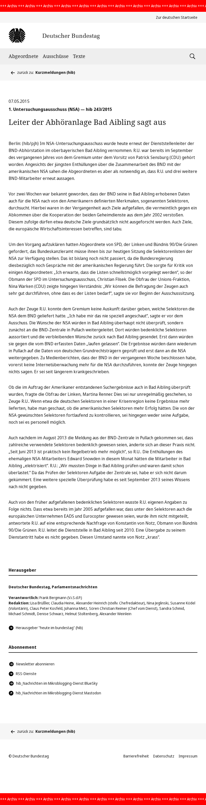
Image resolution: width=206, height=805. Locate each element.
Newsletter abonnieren (35, 663)
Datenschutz (163, 756)
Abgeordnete (23, 56)
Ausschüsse (56, 56)
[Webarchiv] (54, 35)
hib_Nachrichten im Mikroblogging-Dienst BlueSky (57, 683)
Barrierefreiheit (136, 756)
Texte (79, 56)
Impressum (188, 756)
